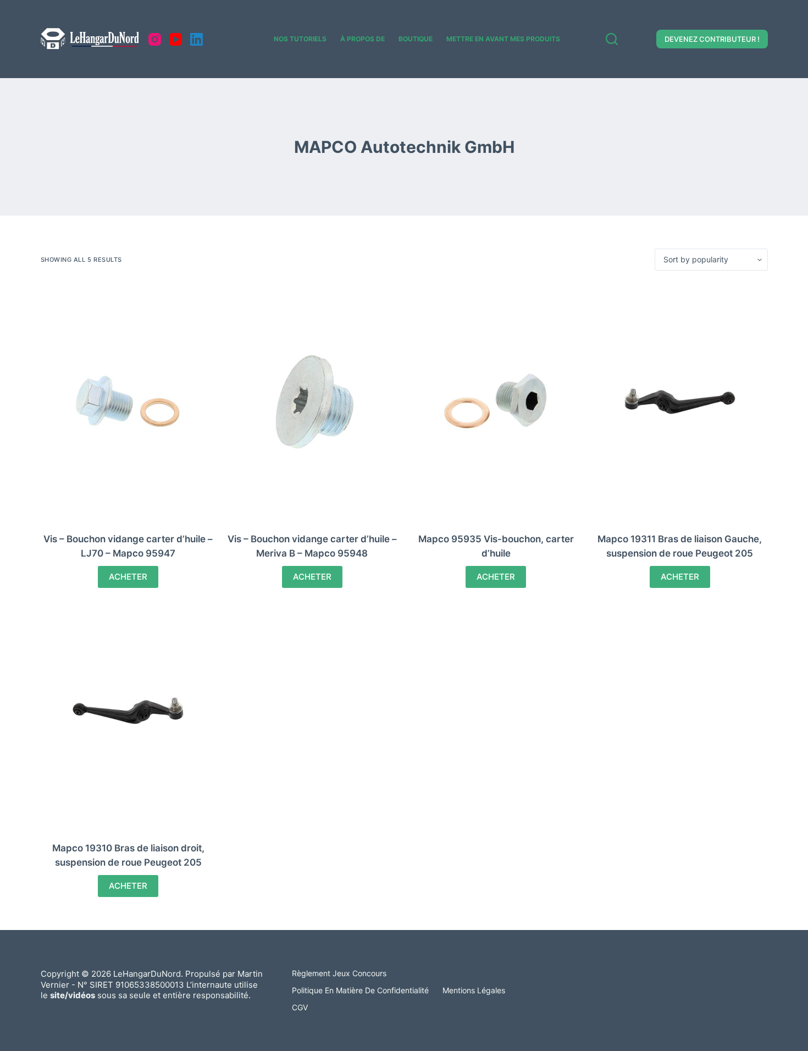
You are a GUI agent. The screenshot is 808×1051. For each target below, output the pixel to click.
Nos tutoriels (300, 39)
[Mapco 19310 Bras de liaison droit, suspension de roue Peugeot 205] (129, 710)
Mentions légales (473, 990)
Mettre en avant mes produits (503, 39)
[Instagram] (154, 39)
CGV (300, 1007)
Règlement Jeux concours (339, 973)
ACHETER (128, 576)
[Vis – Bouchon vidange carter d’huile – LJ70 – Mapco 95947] (129, 401)
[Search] (612, 39)
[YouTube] (175, 39)
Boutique (416, 39)
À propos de (362, 39)
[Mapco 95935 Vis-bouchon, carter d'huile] (496, 401)
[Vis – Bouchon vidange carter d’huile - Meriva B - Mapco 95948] (312, 401)
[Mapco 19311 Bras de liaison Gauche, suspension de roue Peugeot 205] (680, 401)
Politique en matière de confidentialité (360, 990)
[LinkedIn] (196, 39)
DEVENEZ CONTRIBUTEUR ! (712, 39)
